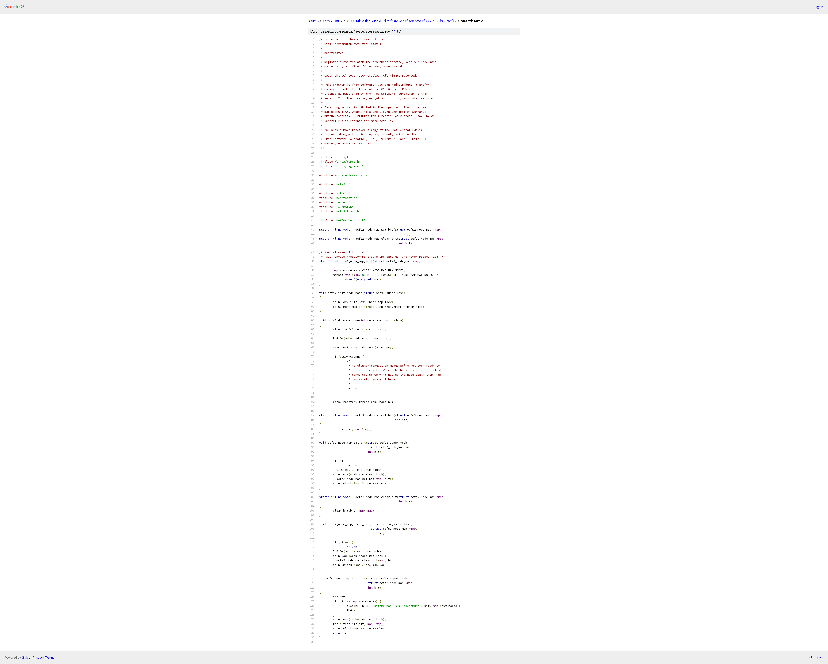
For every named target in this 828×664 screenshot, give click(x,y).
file (396, 31)
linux (338, 21)
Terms (49, 657)
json (820, 657)
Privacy (38, 657)
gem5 (313, 21)
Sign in (819, 7)
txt (809, 657)
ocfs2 (452, 21)
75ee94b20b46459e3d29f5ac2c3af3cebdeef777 (388, 21)
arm (326, 21)
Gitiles (26, 657)
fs (441, 21)
